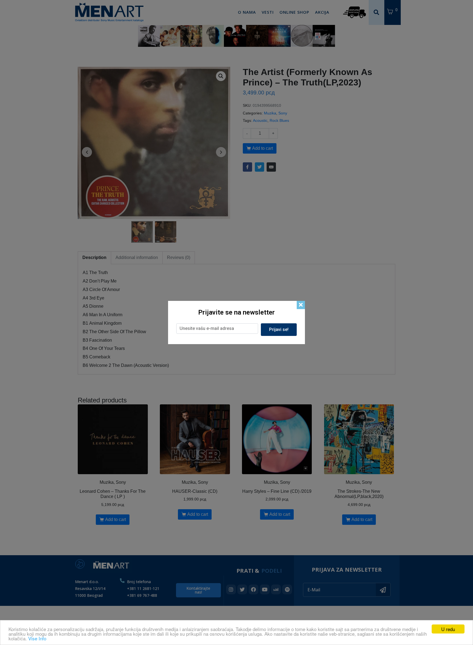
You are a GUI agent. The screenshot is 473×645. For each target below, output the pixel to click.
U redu (448, 629)
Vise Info (37, 638)
